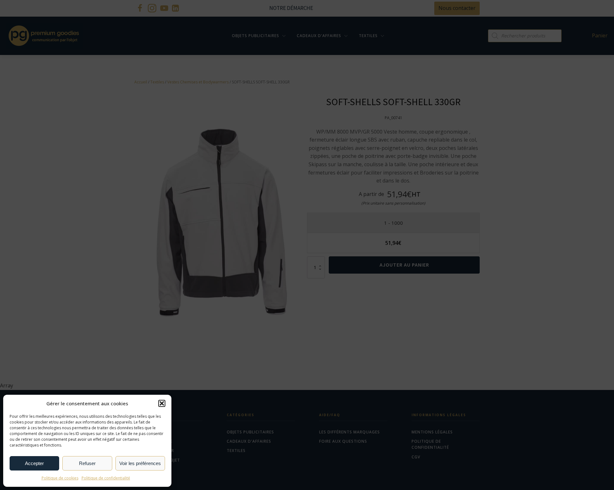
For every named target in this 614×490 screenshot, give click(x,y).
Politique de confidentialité (106, 478)
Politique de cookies (60, 478)
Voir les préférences (140, 463)
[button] (162, 403)
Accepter (34, 463)
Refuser (87, 463)
